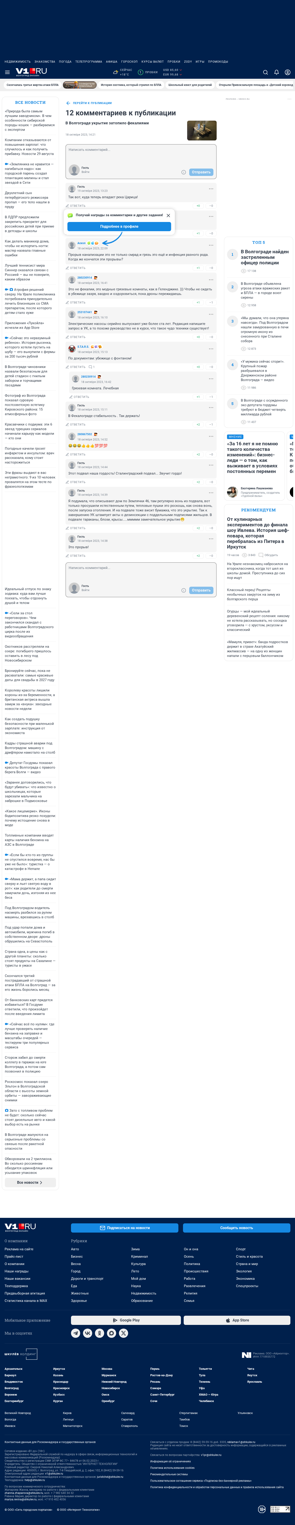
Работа (189, 1279)
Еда (74, 1286)
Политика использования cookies (172, 1468)
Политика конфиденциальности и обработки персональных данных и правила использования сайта (217, 1487)
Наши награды (17, 1271)
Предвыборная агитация (25, 1293)
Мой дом (138, 1279)
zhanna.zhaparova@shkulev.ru (24, 1493)
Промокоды (218, 61)
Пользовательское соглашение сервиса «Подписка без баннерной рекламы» (201, 1480)
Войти (85, 172)
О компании (14, 1264)
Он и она (191, 1249)
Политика (192, 1264)
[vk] (87, 1333)
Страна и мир (247, 1264)
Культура (138, 1264)
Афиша (112, 61)
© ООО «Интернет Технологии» (78, 1509)
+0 (198, 205)
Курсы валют (153, 61)
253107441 (84, 312)
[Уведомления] (276, 72)
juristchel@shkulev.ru (110, 1476)
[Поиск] (265, 72)
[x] (123, 1333)
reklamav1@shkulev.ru (241, 1442)
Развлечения (194, 1286)
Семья (189, 1301)
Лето (135, 1271)
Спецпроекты (247, 1286)
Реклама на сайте (19, 1249)
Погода (65, 61)
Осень (189, 1256)
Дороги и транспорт (87, 1279)
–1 (211, 302)
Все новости (30, 102)
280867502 (84, 434)
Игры (200, 61)
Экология (244, 1271)
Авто (75, 1249)
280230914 (84, 277)
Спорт (241, 1249)
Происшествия (196, 1271)
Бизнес (77, 1256)
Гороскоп (129, 61)
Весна (76, 1264)
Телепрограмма (88, 61)
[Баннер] (80, 85)
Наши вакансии (17, 1279)
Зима (135, 1249)
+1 (198, 233)
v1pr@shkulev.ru (211, 1455)
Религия (190, 1293)
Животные (80, 1293)
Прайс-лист (14, 1256)
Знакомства (45, 61)
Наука (136, 1286)
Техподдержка (16, 1286)
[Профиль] (287, 72)
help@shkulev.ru (35, 1480)
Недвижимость (18, 61)
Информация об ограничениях (170, 1461)
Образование (142, 1301)
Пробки (174, 61)
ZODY (188, 61)
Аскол (81, 243)
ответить (78, 205)
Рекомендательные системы (169, 1474)
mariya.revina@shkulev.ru (21, 1499)
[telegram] (75, 1333)
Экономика (245, 1279)
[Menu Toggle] (7, 72)
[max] (111, 1333)
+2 (198, 424)
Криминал (139, 1256)
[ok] (99, 1333)
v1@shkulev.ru (54, 1473)
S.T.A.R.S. (83, 346)
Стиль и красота (249, 1256)
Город (75, 1271)
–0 (211, 205)
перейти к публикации (92, 103)
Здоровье (79, 1301)
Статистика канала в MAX (26, 1301)
